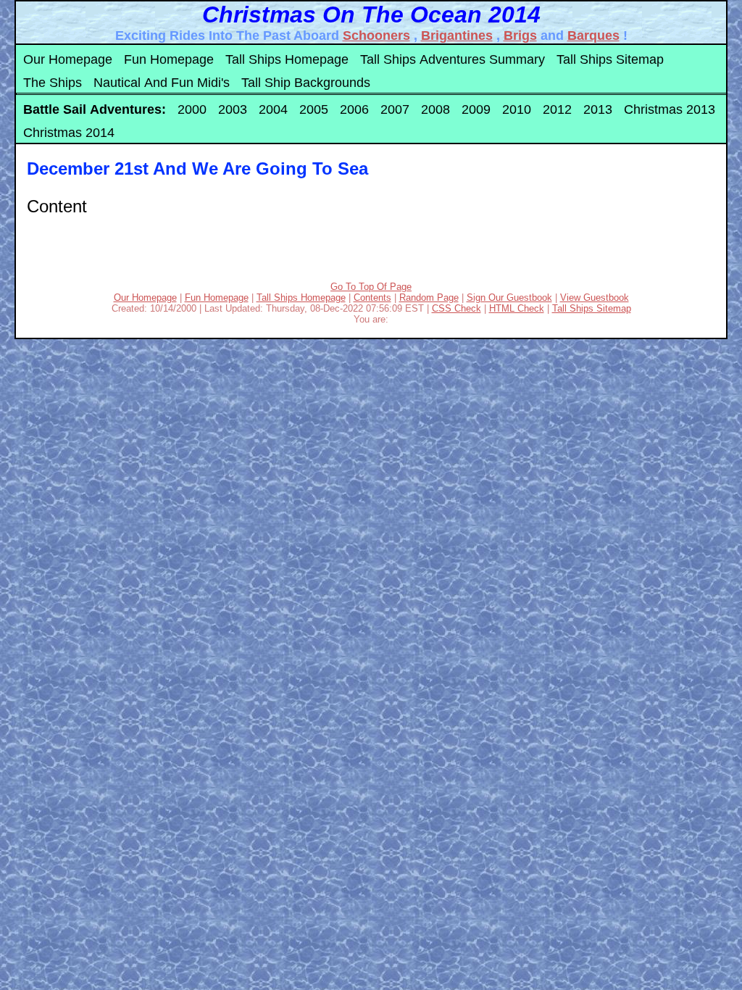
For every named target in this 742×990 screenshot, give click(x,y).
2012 (557, 109)
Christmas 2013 (669, 109)
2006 (354, 109)
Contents (372, 297)
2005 (313, 109)
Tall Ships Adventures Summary (452, 59)
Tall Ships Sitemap (610, 59)
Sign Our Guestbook (509, 297)
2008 (435, 109)
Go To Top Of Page (371, 286)
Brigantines (457, 35)
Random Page (429, 297)
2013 (597, 109)
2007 (394, 109)
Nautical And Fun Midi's (161, 82)
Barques (593, 35)
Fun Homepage (169, 59)
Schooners (376, 35)
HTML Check (516, 308)
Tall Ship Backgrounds (305, 82)
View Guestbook (594, 297)
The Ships (52, 82)
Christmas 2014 (68, 132)
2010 (516, 109)
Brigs (520, 35)
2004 (273, 109)
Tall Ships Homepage (287, 59)
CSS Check (456, 308)
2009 (476, 109)
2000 (192, 109)
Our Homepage (67, 59)
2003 (232, 109)
